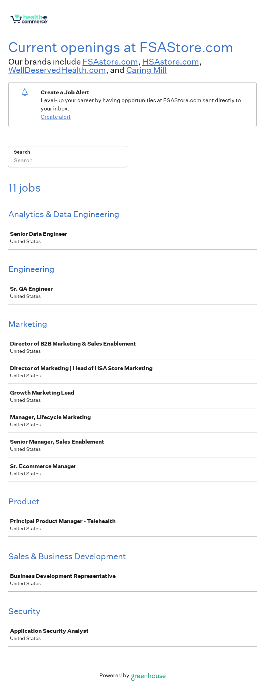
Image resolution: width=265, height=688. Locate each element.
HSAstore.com (170, 61)
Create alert (56, 117)
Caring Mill (146, 70)
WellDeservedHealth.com (57, 70)
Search (22, 152)
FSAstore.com (110, 61)
